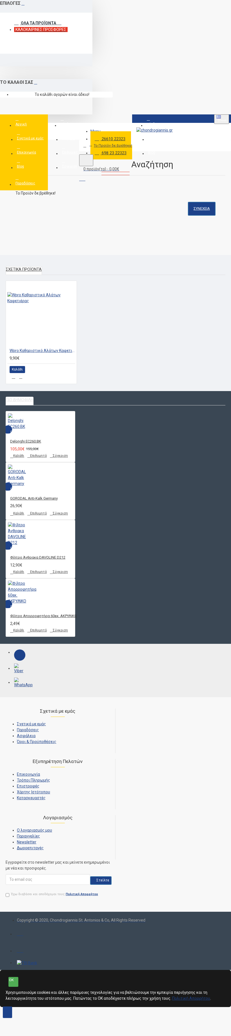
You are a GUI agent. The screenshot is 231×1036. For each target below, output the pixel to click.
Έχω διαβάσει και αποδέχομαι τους (54, 894)
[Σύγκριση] (20, 377)
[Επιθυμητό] (13, 377)
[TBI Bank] (27, 963)
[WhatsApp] (19, 683)
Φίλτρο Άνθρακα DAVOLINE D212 (37, 557)
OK (11, 980)
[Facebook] (19, 655)
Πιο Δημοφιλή (19, 400)
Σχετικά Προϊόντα (24, 269)
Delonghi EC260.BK (25, 441)
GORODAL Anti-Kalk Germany (34, 498)
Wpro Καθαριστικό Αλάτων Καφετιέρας (42, 350)
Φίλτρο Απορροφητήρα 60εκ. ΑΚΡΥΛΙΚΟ (43, 616)
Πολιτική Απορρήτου (191, 998)
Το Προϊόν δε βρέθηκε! (113, 145)
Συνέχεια (202, 208)
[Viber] (19, 669)
